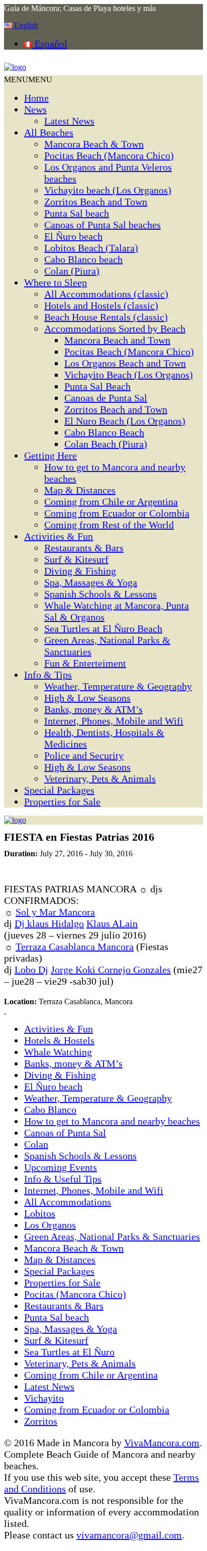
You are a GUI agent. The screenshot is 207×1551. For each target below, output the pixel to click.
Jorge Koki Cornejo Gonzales (111, 969)
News (35, 109)
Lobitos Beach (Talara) (91, 247)
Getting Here (50, 455)
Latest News (69, 120)
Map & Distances (80, 490)
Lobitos (39, 1213)
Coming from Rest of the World (109, 524)
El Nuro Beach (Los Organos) (124, 420)
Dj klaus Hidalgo (49, 923)
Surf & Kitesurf (76, 559)
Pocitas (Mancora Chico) (75, 1294)
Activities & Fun (58, 536)
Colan (36, 1144)
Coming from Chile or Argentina (111, 501)
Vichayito (44, 1398)
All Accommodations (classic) (106, 293)
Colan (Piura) (71, 270)
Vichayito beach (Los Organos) (107, 190)
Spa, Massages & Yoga (90, 582)
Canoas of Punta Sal (65, 1132)
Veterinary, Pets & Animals (100, 778)
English (25, 25)
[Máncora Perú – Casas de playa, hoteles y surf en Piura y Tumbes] (15, 67)
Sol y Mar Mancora (55, 911)
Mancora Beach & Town (94, 143)
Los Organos (50, 1224)
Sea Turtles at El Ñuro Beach (103, 628)
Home (36, 97)
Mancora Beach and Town (117, 340)
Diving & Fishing (80, 570)
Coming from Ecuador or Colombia (116, 513)
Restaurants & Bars (84, 547)
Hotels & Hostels (59, 1040)
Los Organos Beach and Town (125, 363)
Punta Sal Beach (97, 386)
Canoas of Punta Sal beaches (102, 224)
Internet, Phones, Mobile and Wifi (113, 720)
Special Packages (59, 790)
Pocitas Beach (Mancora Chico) (109, 155)
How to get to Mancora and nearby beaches (112, 1121)
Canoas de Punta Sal (105, 397)
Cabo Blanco (50, 1109)
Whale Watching (58, 1051)
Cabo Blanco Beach (104, 432)
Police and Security (84, 755)
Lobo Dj (31, 969)
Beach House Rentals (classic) (106, 317)
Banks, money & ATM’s (93, 709)
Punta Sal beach (76, 213)
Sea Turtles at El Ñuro (69, 1351)
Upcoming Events (60, 1167)
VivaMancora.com (161, 1442)
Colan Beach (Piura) (105, 443)
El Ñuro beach (73, 236)
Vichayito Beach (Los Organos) (128, 374)
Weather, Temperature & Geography (118, 686)
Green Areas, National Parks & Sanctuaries (112, 1236)
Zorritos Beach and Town (95, 201)
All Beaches (48, 132)
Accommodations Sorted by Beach (114, 328)
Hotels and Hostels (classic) (101, 305)
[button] (28, 79)
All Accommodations (67, 1201)
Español (49, 43)
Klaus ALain (112, 923)
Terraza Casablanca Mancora (75, 946)
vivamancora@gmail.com (129, 1534)
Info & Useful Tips (62, 1178)
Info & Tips (48, 674)
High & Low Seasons (87, 697)
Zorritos (40, 1421)
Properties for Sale (62, 801)
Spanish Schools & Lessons (100, 593)
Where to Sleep (55, 282)
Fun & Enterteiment (85, 663)
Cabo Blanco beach (83, 259)
